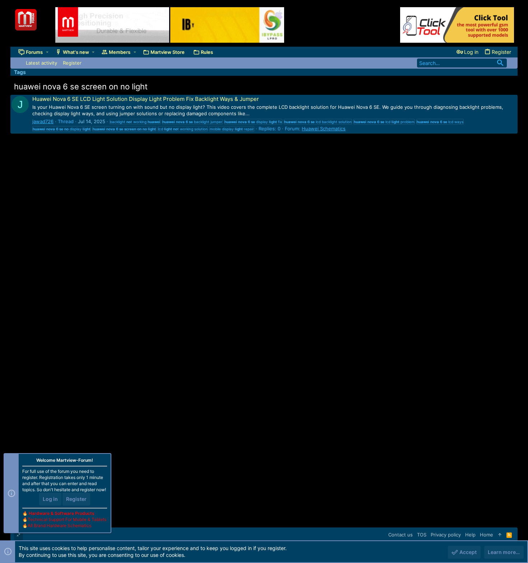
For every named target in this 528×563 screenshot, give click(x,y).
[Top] (499, 534)
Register (76, 499)
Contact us (400, 535)
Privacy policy (446, 535)
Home (486, 535)
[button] (47, 52)
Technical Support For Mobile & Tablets (67, 519)
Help (470, 535)
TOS (421, 535)
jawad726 (43, 121)
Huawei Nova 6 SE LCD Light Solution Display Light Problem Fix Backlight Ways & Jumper (145, 99)
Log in (50, 499)
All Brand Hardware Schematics (59, 525)
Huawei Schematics (324, 128)
